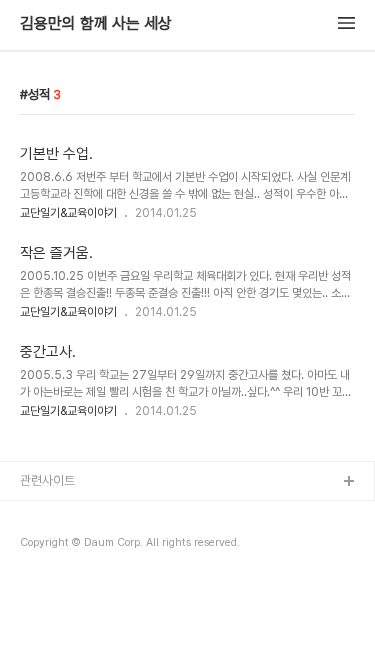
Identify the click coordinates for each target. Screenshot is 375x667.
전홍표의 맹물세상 (66, 546)
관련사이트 (47, 480)
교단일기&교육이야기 (68, 213)
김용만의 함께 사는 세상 (96, 24)
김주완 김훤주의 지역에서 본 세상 (104, 578)
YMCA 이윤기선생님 (73, 514)
